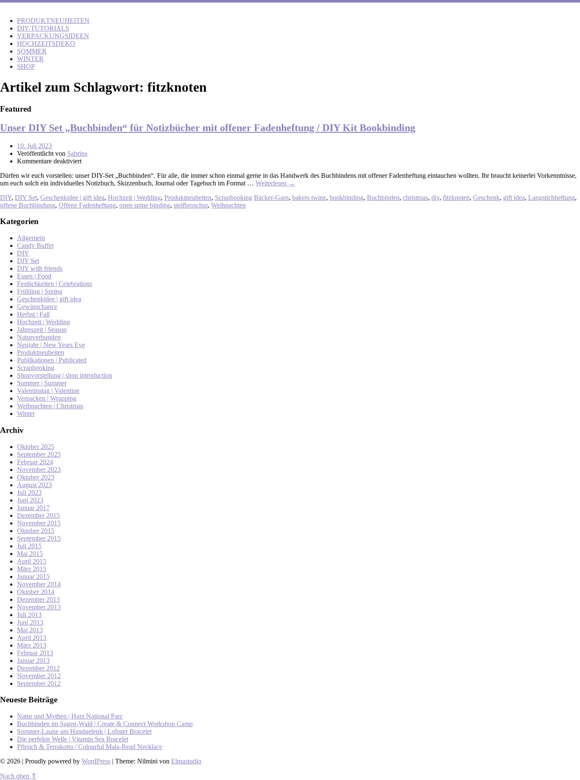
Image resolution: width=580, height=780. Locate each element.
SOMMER (32, 51)
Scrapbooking (233, 197)
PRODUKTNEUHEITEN (53, 20)
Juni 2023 (30, 500)
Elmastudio (186, 761)
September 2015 (39, 538)
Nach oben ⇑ (18, 776)
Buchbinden (383, 197)
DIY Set (26, 197)
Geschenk (486, 197)
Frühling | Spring (39, 291)
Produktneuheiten (187, 197)
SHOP (26, 66)
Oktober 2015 (35, 530)
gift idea (514, 197)
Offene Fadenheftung (87, 205)
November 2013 (39, 607)
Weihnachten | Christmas (50, 406)
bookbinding (346, 197)
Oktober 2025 (35, 446)
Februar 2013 (35, 653)
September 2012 (39, 683)
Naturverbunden (39, 337)
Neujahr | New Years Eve (51, 344)
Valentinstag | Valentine (48, 390)
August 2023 (34, 484)
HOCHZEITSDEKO (46, 43)
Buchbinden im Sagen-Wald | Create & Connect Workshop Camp (105, 723)
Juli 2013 (29, 614)
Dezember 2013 (38, 599)
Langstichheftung (551, 197)
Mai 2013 (30, 630)
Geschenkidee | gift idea (72, 197)
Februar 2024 (35, 462)
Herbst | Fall (33, 314)
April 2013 (31, 637)
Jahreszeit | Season (42, 329)
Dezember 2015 (38, 515)
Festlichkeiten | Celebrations (54, 283)
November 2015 (39, 523)
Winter (26, 413)
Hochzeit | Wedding (134, 197)
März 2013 (31, 645)
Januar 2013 (33, 660)
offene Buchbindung (27, 205)
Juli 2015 (29, 546)
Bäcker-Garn (271, 197)
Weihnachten (228, 205)
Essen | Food (34, 276)
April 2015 (31, 561)
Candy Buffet (35, 245)
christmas (415, 197)
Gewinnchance (37, 306)
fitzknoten (456, 197)
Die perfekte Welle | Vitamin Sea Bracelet (72, 739)
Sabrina (77, 153)
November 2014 (39, 584)
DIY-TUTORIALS (43, 28)
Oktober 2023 (35, 477)
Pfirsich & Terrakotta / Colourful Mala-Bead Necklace (89, 746)
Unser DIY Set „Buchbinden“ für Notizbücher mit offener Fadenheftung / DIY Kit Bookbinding (207, 127)
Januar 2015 (33, 576)
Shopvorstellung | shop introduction (64, 375)
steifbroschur (191, 205)
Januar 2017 (33, 507)
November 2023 (39, 469)
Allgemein (31, 237)
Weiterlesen (275, 183)
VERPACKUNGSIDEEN (53, 35)
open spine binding (144, 205)
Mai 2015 (30, 553)
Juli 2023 (29, 492)
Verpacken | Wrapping (46, 398)
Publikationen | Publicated (52, 360)
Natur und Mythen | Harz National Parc (70, 716)
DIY (5, 197)
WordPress (96, 761)
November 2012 (39, 675)
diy (435, 197)
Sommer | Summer (42, 383)
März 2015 (31, 568)
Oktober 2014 (35, 591)
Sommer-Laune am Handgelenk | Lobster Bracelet (84, 731)
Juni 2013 (30, 622)
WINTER (30, 58)
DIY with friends (39, 268)
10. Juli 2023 (34, 145)
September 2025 (39, 454)
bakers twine (309, 197)
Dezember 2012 (38, 668)
